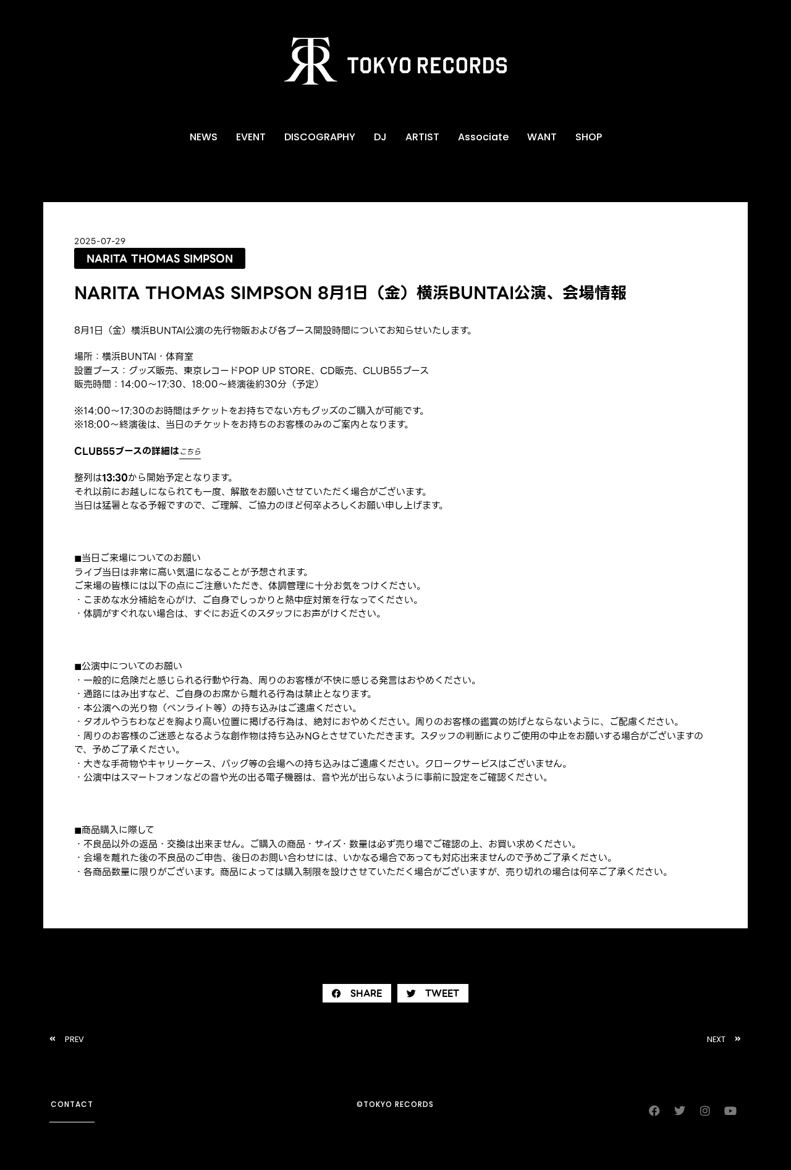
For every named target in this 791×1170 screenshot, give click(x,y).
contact (72, 1104)
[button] (357, 993)
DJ (380, 137)
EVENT (251, 137)
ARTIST (422, 137)
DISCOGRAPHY (319, 137)
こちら (190, 451)
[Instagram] (705, 1111)
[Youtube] (730, 1111)
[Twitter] (680, 1111)
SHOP (588, 137)
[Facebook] (654, 1111)
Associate (483, 137)
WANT (542, 137)
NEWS (204, 137)
